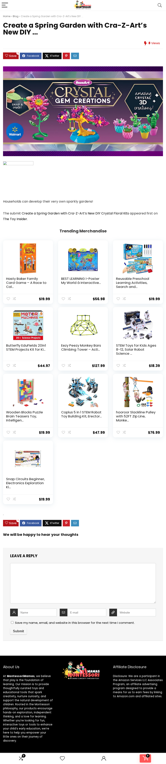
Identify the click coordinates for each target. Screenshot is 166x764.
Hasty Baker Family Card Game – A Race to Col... (26, 282)
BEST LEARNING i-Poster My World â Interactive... (81, 280)
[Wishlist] (62, 758)
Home (6, 16)
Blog (15, 16)
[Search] (160, 5)
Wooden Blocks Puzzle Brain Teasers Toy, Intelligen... (24, 416)
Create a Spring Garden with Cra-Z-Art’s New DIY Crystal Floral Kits (75, 213)
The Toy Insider (15, 219)
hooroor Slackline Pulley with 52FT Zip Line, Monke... (135, 416)
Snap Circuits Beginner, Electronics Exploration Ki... (25, 483)
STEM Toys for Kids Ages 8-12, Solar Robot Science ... (136, 349)
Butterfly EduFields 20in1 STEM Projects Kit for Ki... (26, 347)
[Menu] (5, 5)
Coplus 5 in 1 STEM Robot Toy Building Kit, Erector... (81, 414)
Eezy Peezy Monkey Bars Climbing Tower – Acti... (81, 347)
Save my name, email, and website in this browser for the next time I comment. (75, 623)
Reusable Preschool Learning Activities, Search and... (132, 282)
